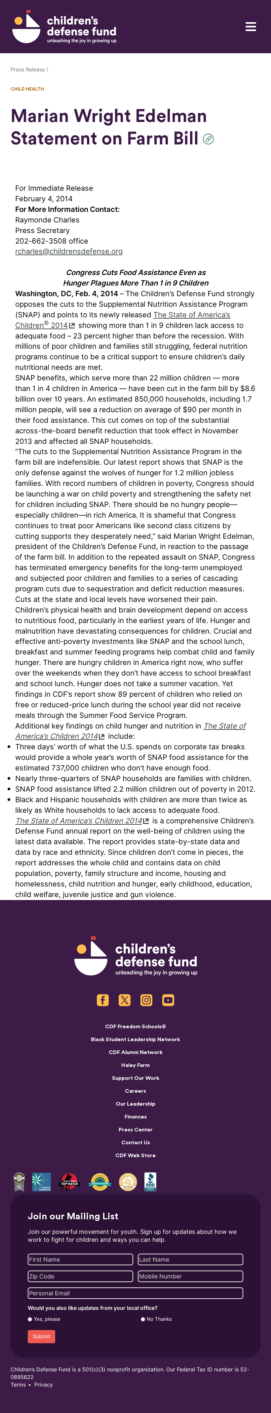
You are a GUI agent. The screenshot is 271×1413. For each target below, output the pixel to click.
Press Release (28, 69)
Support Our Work (135, 1078)
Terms (18, 1385)
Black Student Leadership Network (135, 1039)
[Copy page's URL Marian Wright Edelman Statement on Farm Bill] (210, 139)
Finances (136, 1116)
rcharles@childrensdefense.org (69, 251)
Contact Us (135, 1142)
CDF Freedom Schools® (135, 1026)
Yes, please (47, 1319)
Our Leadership (135, 1104)
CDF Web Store (135, 1155)
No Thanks (159, 1319)
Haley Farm (135, 1065)
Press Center (136, 1129)
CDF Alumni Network (136, 1052)
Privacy (43, 1385)
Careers (135, 1091)
